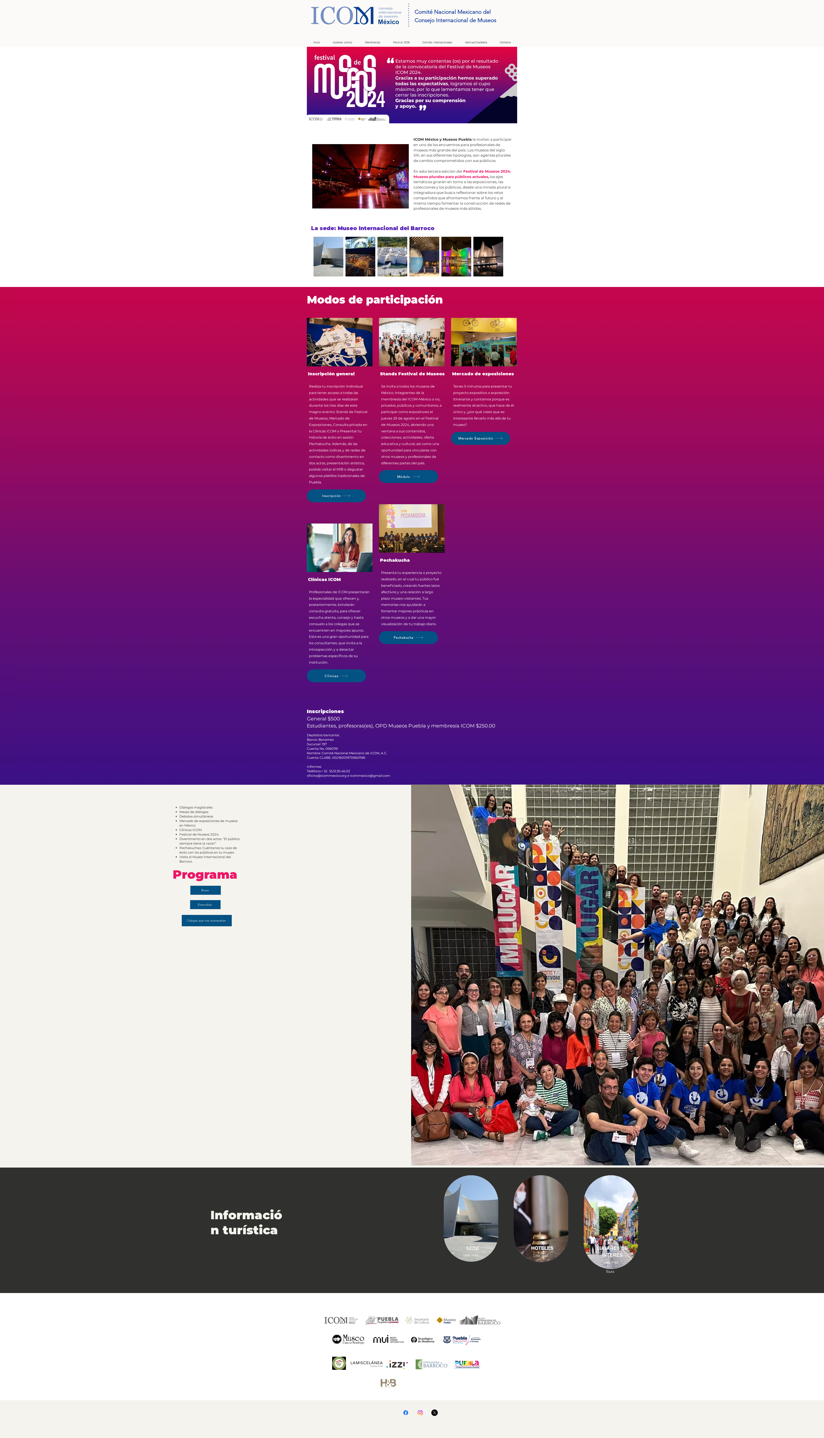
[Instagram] (420, 1412)
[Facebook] (406, 1412)
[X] (434, 1412)
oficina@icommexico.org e (328, 776)
